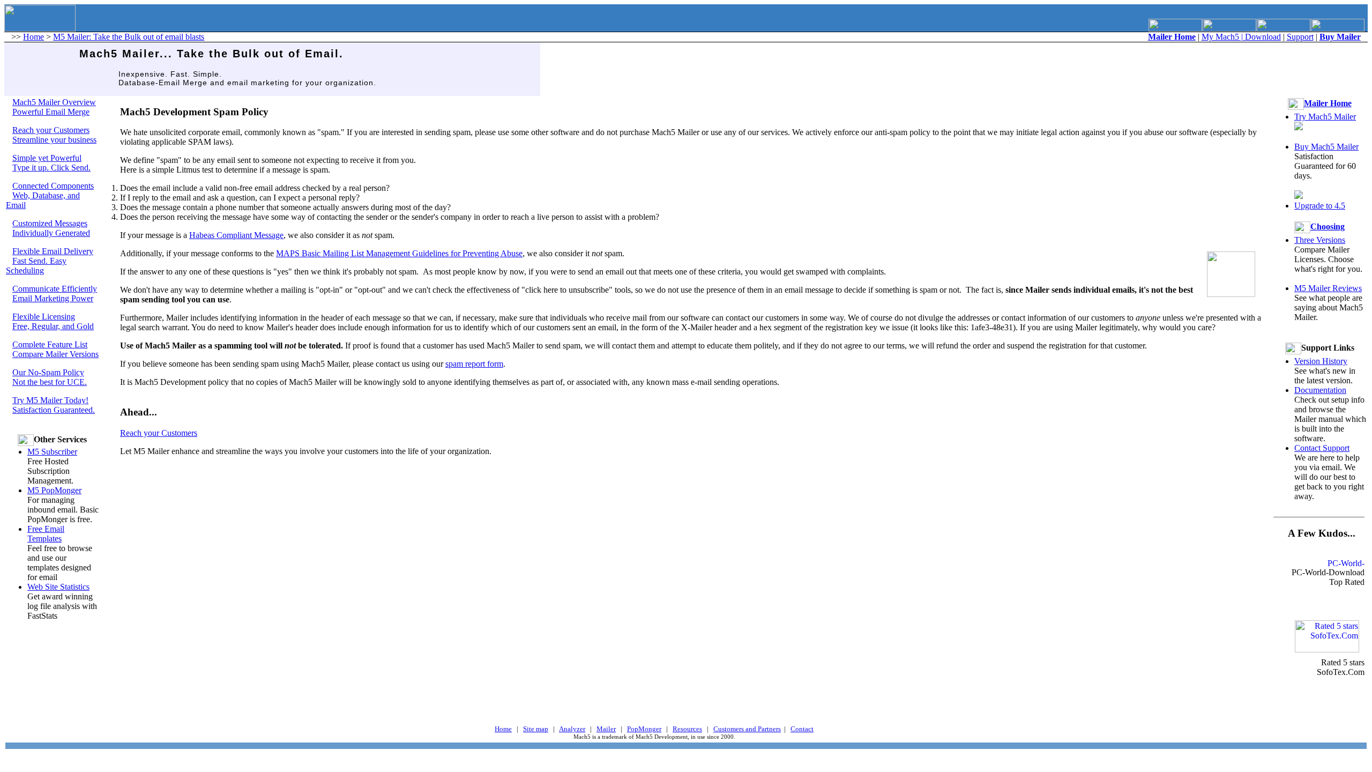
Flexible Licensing (43, 316)
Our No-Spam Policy (48, 372)
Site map (535, 729)
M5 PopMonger (54, 490)
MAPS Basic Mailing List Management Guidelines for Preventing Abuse (399, 253)
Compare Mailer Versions (55, 354)
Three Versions (1319, 239)
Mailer (606, 729)
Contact (802, 729)
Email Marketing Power (52, 298)
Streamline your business (54, 139)
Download (1263, 36)
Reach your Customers (51, 130)
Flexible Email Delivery (52, 251)
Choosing (1327, 226)
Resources (687, 729)
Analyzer (572, 729)
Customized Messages (49, 223)
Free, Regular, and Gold (53, 326)
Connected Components (53, 185)
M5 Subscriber (52, 451)
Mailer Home (1328, 103)
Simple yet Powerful (46, 157)
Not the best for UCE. (49, 382)
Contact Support (1321, 447)
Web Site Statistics (58, 586)
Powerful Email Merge (51, 111)
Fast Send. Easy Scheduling (36, 265)
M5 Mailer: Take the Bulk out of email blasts (128, 36)
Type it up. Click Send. (51, 167)
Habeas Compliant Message (236, 235)
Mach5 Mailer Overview (54, 102)
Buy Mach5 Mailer (1326, 146)
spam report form (474, 363)
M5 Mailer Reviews (1328, 288)
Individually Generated (51, 232)
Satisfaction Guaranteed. (53, 409)
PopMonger (644, 729)
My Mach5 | (1223, 36)
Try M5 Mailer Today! (50, 400)
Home (33, 36)
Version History (1320, 361)
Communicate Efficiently (54, 288)
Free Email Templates (45, 533)
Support (1300, 36)
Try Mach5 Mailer (1325, 116)
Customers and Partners (747, 729)
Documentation (1320, 390)
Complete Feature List (49, 344)
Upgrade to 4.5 (1319, 205)
